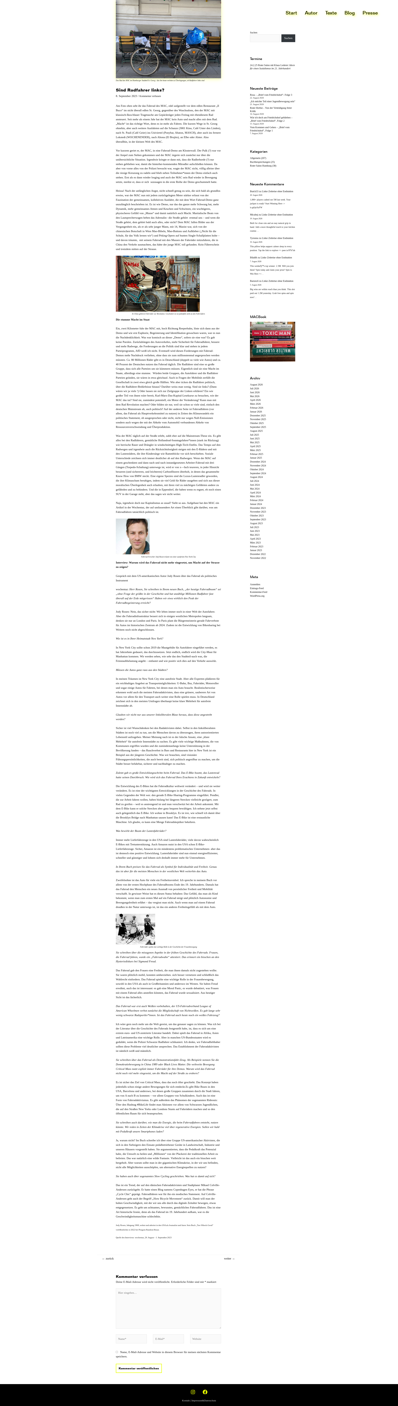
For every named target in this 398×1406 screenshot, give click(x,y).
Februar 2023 (256, 546)
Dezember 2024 (258, 461)
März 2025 (255, 450)
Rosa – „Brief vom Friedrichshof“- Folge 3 (271, 95)
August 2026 (256, 384)
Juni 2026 (255, 392)
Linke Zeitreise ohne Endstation (277, 191)
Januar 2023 (256, 550)
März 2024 (255, 496)
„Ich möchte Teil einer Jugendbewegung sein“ (272, 101)
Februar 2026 (256, 407)
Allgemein (255, 158)
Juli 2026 (254, 388)
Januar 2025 (256, 457)
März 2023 (255, 542)
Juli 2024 (254, 481)
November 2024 (258, 465)
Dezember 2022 (258, 554)
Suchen (288, 38)
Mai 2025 (254, 442)
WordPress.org (257, 596)
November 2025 (258, 419)
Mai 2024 (254, 488)
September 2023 (258, 519)
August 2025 (256, 431)
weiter (229, 1258)
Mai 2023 (254, 535)
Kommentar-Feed (258, 592)
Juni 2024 (255, 484)
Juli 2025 (254, 434)
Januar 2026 (256, 411)
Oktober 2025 (257, 423)
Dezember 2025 (258, 415)
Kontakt (186, 1400)
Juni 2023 (255, 531)
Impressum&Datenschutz (204, 1400)
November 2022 (258, 558)
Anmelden (255, 584)
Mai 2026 (254, 396)
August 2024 (256, 477)
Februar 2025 (256, 454)
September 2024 (258, 473)
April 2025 (255, 446)
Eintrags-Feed (257, 588)
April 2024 (255, 492)
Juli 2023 (254, 527)
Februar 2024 (256, 500)
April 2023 (255, 538)
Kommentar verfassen (150, 96)
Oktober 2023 (257, 515)
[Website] (205, 1339)
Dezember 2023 (258, 508)
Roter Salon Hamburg (261, 165)
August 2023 (256, 523)
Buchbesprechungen (260, 162)
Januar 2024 (256, 504)
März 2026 (255, 404)
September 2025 (258, 427)
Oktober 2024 (257, 469)
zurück (108, 1258)
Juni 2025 (255, 438)
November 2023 (258, 511)
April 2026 (255, 400)
